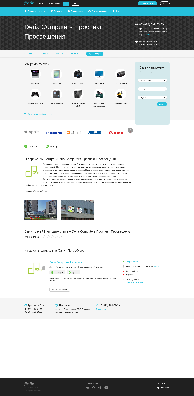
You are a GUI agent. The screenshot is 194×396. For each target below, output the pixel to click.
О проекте (160, 383)
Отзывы (45, 54)
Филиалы (60, 54)
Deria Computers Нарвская (65, 262)
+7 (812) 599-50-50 (151, 24)
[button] (94, 54)
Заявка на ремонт (100, 11)
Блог (118, 11)
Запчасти (58, 11)
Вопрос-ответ (77, 11)
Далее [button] (162, 104)
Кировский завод (133, 271)
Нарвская (130, 275)
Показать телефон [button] (134, 282)
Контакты (75, 54)
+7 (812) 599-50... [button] (133, 279)
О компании (29, 54)
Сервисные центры (36, 11)
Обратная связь (163, 387)
